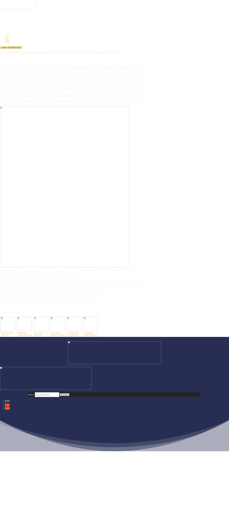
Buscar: (31, 395)
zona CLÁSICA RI (11, 47)
